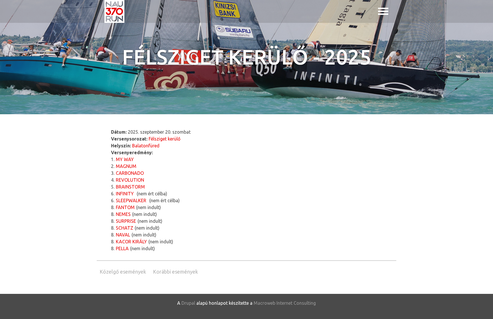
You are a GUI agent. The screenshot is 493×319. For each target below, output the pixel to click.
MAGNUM (126, 166)
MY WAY (125, 159)
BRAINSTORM (130, 186)
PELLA (122, 248)
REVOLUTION (130, 179)
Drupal (188, 303)
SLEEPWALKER (131, 200)
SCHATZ (124, 227)
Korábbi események (175, 271)
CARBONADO (130, 173)
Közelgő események (123, 271)
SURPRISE (126, 221)
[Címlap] (114, 11)
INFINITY (125, 193)
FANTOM (125, 207)
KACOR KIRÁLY (131, 241)
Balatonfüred (145, 145)
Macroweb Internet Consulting (285, 303)
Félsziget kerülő (164, 138)
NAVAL (123, 234)
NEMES (123, 214)
